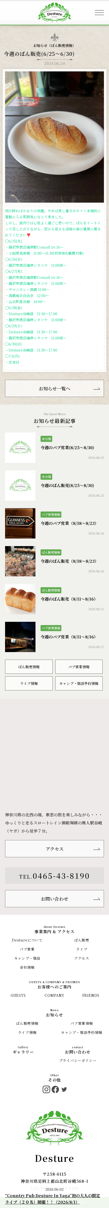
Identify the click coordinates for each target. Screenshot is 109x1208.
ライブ (81, 949)
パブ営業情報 (78, 666)
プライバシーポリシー (78, 1060)
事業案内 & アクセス (54, 931)
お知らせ (54, 1015)
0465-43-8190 (61, 875)
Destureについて (27, 940)
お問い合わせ (54, 898)
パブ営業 (27, 949)
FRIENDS (91, 995)
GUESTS (18, 995)
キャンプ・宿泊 (27, 958)
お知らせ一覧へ (54, 388)
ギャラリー (23, 1052)
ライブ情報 (29, 683)
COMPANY (54, 995)
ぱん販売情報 (61, 45)
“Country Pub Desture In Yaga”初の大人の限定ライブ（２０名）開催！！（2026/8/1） (52, 1199)
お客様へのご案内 (54, 987)
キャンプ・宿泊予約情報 (78, 683)
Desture (54, 1157)
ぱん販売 (81, 940)
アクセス (55, 848)
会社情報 (27, 967)
